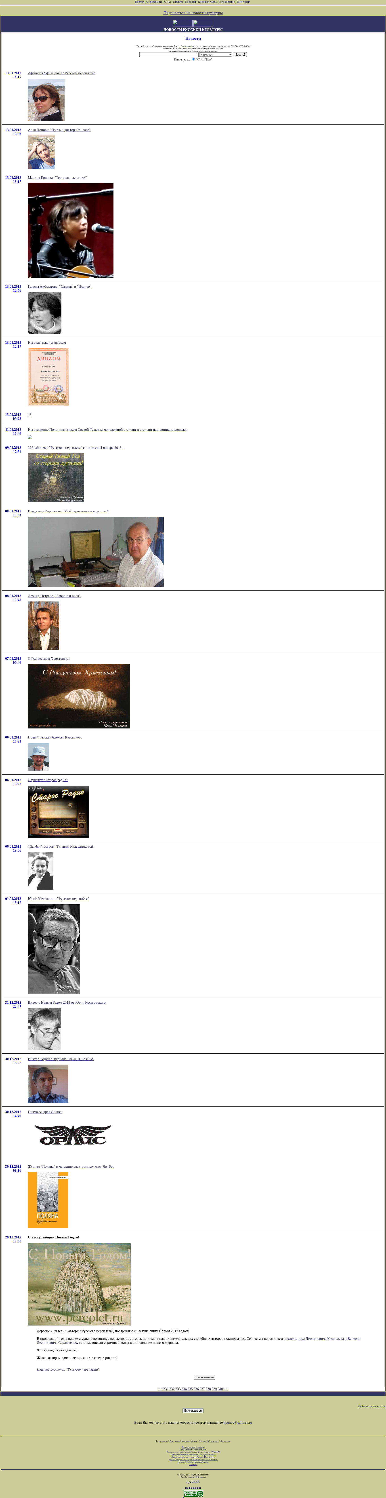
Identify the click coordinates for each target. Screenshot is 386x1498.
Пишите (178, 1)
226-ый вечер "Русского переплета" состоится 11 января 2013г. (76, 447)
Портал (139, 1)
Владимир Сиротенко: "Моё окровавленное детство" (68, 511)
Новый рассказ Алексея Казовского (55, 737)
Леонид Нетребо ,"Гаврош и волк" (54, 596)
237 (202, 1389)
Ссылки (202, 1441)
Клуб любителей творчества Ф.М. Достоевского (193, 1454)
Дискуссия (243, 1)
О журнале (175, 1441)
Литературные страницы (193, 1447)
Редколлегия (162, 1441)
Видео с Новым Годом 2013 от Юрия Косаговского (67, 1002)
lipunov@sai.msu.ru (238, 1422)
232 (172, 1389)
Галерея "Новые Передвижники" (193, 1462)
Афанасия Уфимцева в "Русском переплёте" (61, 73)
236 (196, 1389)
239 (214, 1389)
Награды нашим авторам (47, 342)
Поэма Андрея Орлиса (45, 1112)
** (29, 414)
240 (220, 1389)
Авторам (185, 1441)
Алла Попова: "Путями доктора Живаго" (59, 130)
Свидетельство (187, 46)
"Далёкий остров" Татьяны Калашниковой (60, 846)
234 (184, 1389)
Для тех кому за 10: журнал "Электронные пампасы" (193, 1459)
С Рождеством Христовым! (49, 658)
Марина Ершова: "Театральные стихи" (57, 177)
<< (160, 1389)
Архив (194, 1441)
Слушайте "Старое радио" (48, 780)
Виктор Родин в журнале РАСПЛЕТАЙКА (61, 1059)
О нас (167, 1)
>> (226, 1389)
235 (190, 1389)
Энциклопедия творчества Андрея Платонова (193, 1457)
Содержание (154, 1)
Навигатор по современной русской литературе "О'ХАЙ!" (193, 1452)
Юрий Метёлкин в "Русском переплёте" (58, 899)
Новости (190, 1)
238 (208, 1389)
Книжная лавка (207, 1)
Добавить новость (371, 1406)
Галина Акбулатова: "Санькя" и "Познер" (59, 286)
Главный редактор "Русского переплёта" (68, 1369)
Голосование (227, 1)
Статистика (213, 1441)
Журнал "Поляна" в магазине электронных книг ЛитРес (71, 1166)
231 (166, 1389)
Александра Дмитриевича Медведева (315, 1338)
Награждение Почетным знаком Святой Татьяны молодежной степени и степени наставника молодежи (107, 429)
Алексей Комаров (197, 1477)
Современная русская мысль (193, 1449)
